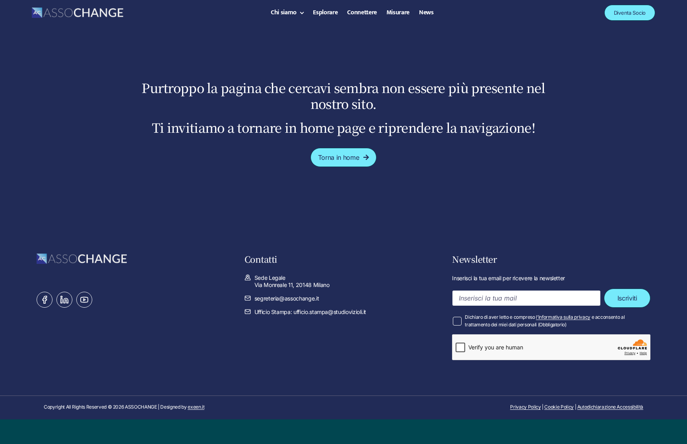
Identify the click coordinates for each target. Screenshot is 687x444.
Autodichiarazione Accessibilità (610, 407)
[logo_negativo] (77, 11)
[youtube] (84, 299)
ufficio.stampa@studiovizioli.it (329, 311)
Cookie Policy (558, 407)
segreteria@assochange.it (286, 298)
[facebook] (44, 299)
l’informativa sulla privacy (563, 317)
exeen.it (196, 407)
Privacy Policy (525, 407)
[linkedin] (64, 299)
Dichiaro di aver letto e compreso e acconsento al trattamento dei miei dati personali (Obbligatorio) (545, 321)
